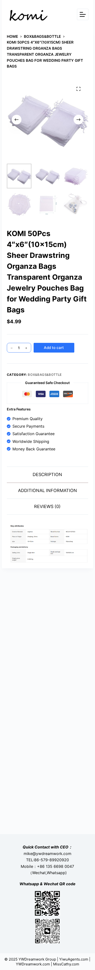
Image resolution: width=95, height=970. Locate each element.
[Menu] (82, 14)
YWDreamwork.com (33, 964)
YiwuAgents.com (73, 959)
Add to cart (54, 347)
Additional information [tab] (47, 490)
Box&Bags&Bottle (45, 375)
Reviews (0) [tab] (47, 506)
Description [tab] (47, 474)
